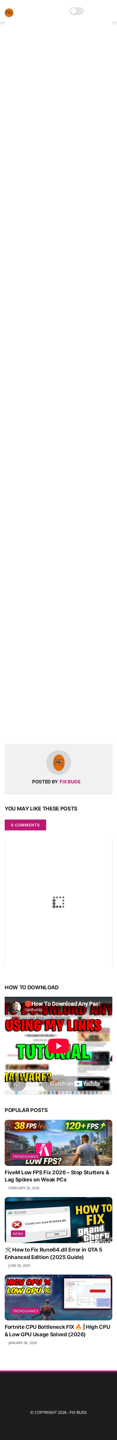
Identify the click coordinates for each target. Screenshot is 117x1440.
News (18, 1233)
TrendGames (25, 1156)
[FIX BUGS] (9, 15)
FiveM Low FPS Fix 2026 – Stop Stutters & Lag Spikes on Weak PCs (57, 1176)
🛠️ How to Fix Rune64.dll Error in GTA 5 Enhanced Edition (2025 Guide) (53, 1253)
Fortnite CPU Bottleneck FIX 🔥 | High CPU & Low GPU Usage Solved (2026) (57, 1331)
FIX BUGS (78, 1412)
